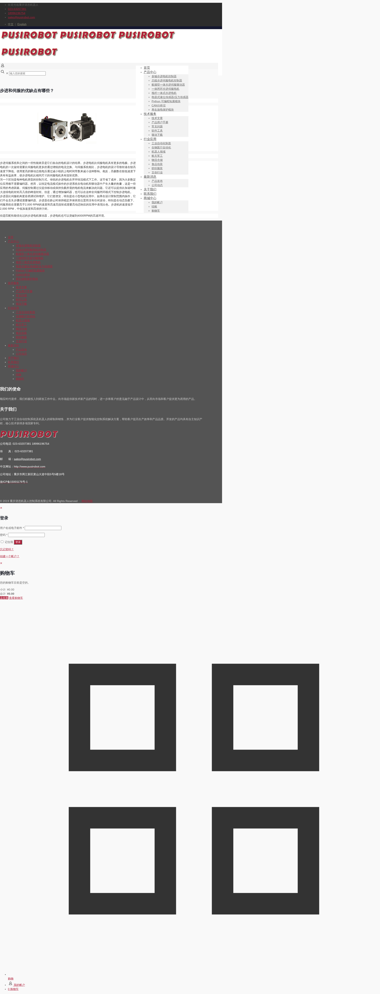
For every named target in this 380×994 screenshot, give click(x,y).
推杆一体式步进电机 (28, 262)
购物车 (20, 378)
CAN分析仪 (23, 274)
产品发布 (21, 349)
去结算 (4, 597)
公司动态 (21, 353)
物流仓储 (21, 328)
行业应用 (13, 308)
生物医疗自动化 (25, 316)
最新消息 (13, 345)
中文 (10, 24)
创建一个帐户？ (9, 556)
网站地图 (87, 501)
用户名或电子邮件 (12, 527)
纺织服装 (21, 337)
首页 (10, 237)
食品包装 (21, 333)
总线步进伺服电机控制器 (31, 249)
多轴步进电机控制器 (28, 245)
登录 (18, 542)
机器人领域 (23, 320)
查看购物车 (16, 597)
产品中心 (13, 241)
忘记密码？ (7, 549)
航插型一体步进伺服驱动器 (32, 253)
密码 (3, 534)
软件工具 (21, 299)
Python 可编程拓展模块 (30, 270)
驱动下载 (21, 303)
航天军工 (21, 324)
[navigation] (190, 580)
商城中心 (13, 366)
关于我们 (13, 357)
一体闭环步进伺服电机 (30, 258)
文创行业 (21, 341)
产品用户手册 (24, 291)
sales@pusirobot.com (21, 17)
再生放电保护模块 (27, 278)
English (22, 24)
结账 (18, 374)
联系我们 (13, 362)
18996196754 (16, 13)
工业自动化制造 (25, 312)
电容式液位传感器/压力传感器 (34, 266)
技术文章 (21, 287)
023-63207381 (17, 9)
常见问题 (21, 295)
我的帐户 (21, 370)
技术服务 (13, 283)
